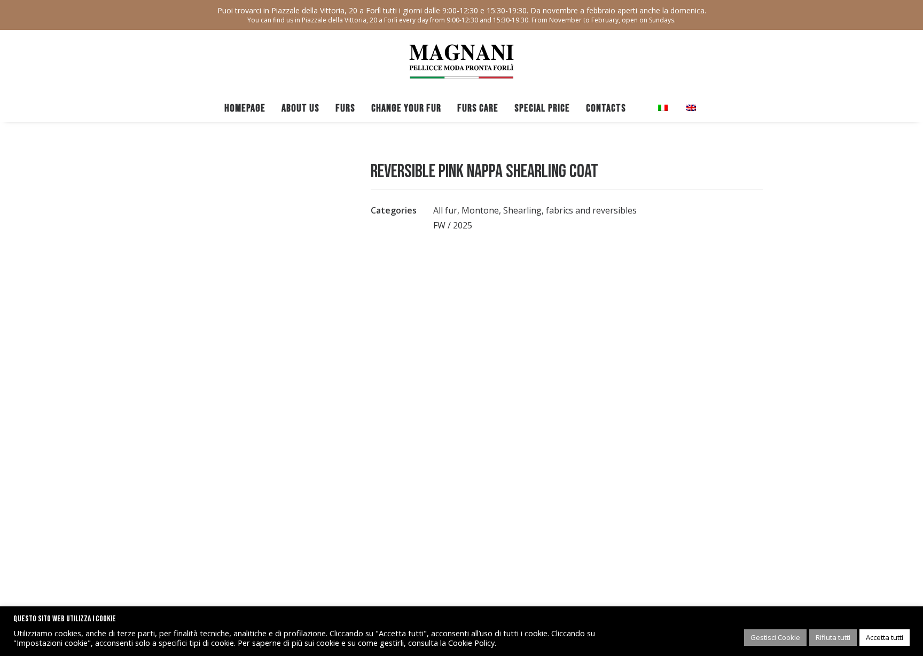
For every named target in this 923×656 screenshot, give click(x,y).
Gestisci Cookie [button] (775, 637)
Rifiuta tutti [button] (833, 637)
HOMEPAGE (244, 108)
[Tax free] (642, 107)
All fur (445, 210)
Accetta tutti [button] (884, 637)
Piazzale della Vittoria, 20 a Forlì (326, 10)
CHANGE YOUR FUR (406, 108)
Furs (345, 108)
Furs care (477, 108)
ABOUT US (300, 108)
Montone (480, 210)
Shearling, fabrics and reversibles (570, 210)
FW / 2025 (452, 225)
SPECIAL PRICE (542, 108)
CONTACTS (606, 108)
